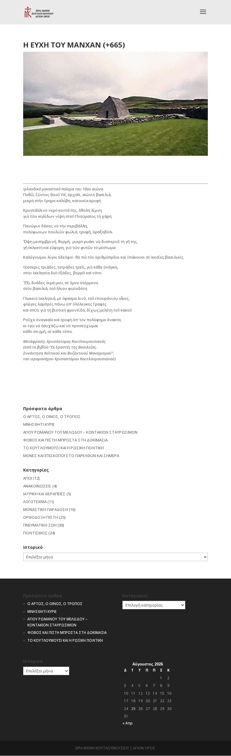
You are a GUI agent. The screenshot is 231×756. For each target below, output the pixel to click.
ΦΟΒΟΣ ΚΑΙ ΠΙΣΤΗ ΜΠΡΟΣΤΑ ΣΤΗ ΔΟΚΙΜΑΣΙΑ (65, 440)
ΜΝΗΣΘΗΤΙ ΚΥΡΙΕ (39, 424)
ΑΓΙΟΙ (27, 478)
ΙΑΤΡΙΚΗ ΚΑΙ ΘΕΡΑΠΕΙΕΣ (44, 493)
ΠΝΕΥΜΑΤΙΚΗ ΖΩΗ (40, 525)
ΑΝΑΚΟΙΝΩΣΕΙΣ (37, 486)
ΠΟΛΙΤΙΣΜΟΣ (35, 533)
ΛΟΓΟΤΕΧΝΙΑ (35, 501)
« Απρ (127, 723)
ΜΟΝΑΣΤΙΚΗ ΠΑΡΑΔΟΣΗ (45, 509)
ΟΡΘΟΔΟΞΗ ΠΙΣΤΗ (40, 517)
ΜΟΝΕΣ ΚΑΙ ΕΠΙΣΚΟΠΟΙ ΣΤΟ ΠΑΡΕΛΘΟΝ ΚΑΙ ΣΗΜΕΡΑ (71, 455)
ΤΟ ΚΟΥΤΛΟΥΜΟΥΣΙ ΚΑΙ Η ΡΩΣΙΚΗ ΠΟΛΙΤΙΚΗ (63, 447)
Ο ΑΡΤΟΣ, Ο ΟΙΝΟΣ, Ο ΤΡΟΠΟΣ (52, 416)
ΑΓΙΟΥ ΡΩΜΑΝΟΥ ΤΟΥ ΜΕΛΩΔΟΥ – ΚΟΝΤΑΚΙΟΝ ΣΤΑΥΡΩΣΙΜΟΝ (80, 432)
